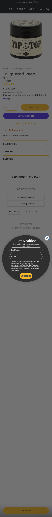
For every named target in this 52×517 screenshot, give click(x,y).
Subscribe (26, 276)
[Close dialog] (47, 238)
